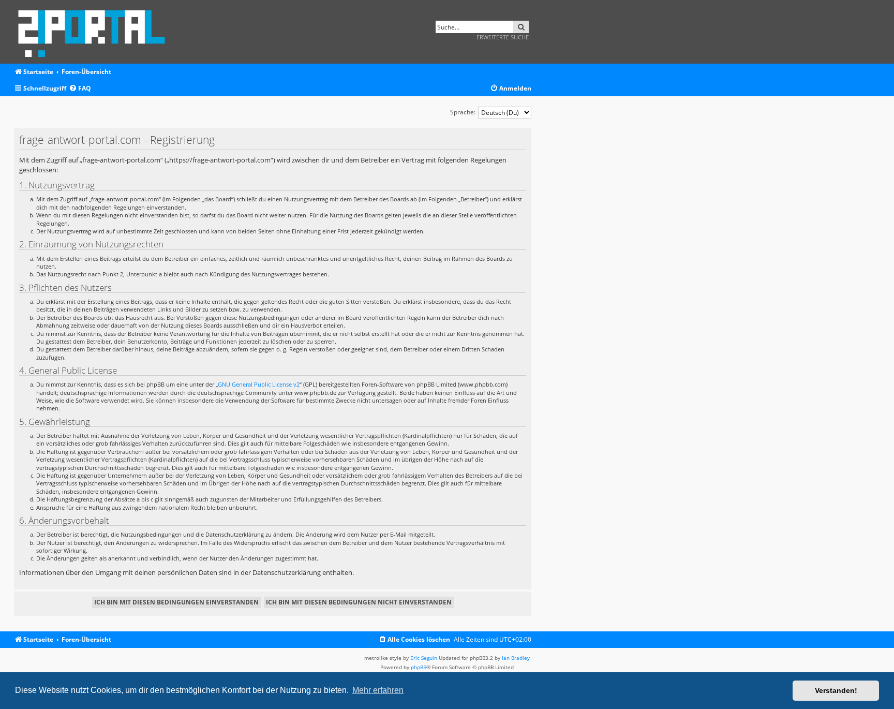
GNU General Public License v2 (259, 384)
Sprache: (462, 112)
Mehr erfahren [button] (378, 690)
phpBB (418, 667)
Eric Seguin (423, 657)
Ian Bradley (516, 657)
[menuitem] (80, 89)
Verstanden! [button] (836, 690)
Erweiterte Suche (502, 37)
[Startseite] (95, 31)
